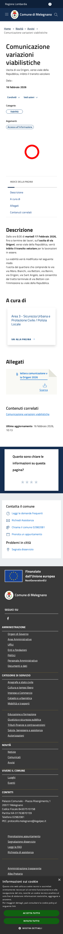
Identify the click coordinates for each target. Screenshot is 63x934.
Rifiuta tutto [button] (31, 921)
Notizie (12, 752)
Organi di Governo (18, 634)
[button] (31, 928)
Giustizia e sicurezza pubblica (24, 720)
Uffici (11, 645)
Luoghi (11, 777)
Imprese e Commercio (20, 693)
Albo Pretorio (15, 874)
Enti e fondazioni (17, 650)
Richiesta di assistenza (21, 852)
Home (7, 29)
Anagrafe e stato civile (20, 682)
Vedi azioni (29, 97)
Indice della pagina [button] (21, 181)
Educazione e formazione (22, 714)
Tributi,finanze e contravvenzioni (26, 725)
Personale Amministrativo (22, 661)
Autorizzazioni (16, 735)
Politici (11, 655)
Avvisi (30, 29)
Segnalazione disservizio (21, 842)
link (14, 906)
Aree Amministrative (20, 639)
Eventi (11, 783)
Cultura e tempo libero (20, 687)
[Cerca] (56, 15)
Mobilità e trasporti (19, 703)
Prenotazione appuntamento (24, 836)
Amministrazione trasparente (24, 868)
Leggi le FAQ (15, 847)
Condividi (12, 97)
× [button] (59, 880)
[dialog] (31, 905)
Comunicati (14, 757)
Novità (19, 29)
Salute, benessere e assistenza (25, 730)
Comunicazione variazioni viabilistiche (27, 414)
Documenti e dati (17, 666)
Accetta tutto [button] (31, 913)
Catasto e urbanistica (20, 698)
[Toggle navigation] (7, 14)
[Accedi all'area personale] (50, 4)
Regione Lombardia (16, 4)
